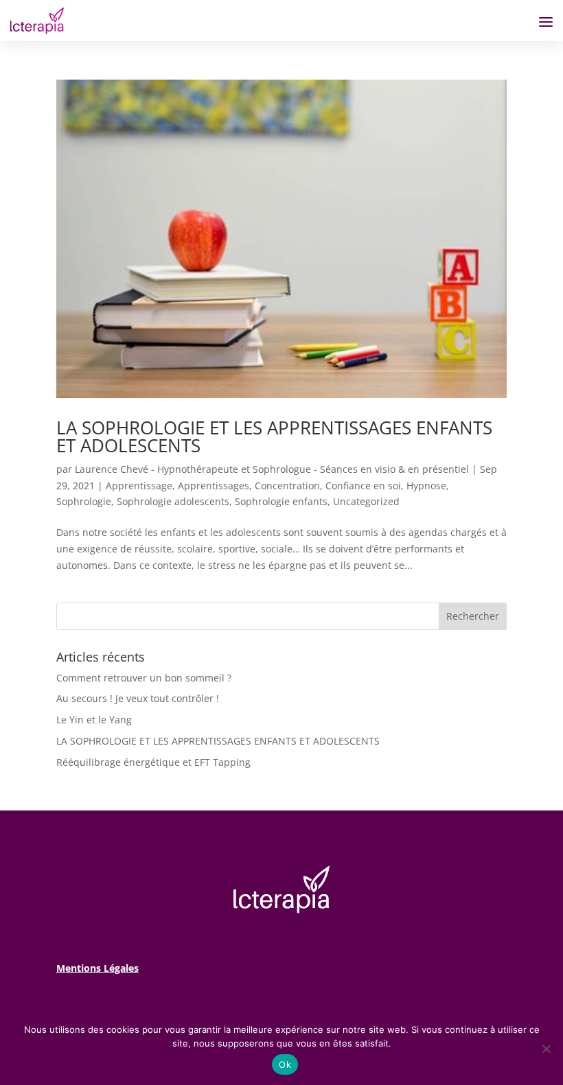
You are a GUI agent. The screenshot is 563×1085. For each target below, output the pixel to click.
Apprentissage (139, 485)
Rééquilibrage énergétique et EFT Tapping (153, 762)
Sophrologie (83, 501)
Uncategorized (366, 501)
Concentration (287, 485)
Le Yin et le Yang (94, 719)
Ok (285, 1064)
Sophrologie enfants (281, 501)
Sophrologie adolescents (173, 501)
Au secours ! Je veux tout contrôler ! (137, 698)
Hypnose (426, 485)
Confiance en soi (363, 485)
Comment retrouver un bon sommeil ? (143, 677)
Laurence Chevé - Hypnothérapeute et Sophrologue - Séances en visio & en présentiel (272, 469)
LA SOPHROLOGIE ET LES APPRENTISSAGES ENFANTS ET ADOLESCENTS (274, 436)
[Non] (546, 1048)
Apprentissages (213, 485)
